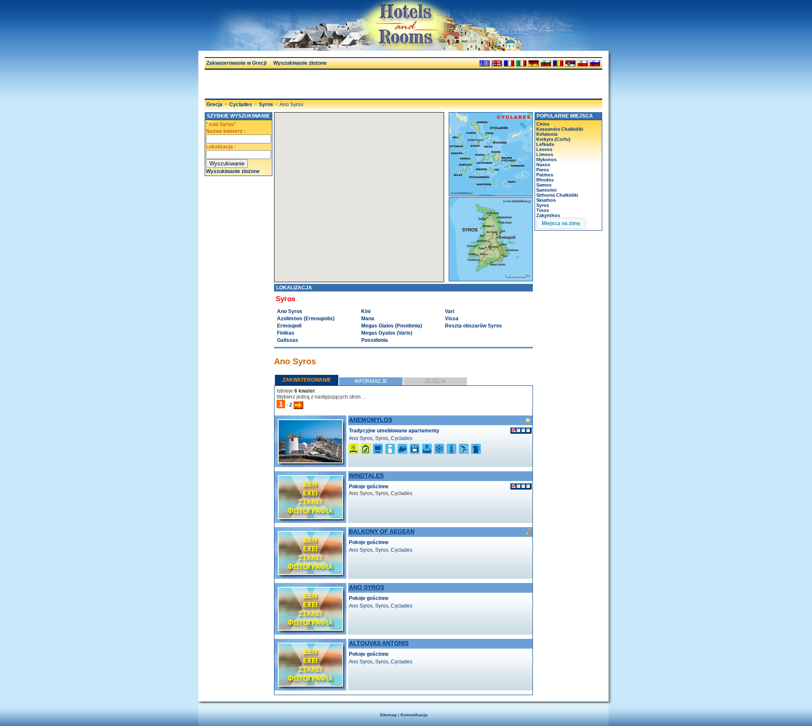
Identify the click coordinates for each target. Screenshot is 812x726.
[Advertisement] (304, 84)
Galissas (287, 340)
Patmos (544, 174)
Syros (266, 104)
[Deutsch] (533, 63)
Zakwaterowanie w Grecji (236, 63)
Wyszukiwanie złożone (300, 63)
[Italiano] (521, 63)
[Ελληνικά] (484, 63)
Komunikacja (414, 714)
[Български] (545, 63)
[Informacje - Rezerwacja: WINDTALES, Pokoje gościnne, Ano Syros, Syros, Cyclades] (521, 486)
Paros (542, 169)
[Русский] (595, 63)
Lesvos (544, 149)
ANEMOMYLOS (370, 419)
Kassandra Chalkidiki (559, 129)
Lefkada (545, 144)
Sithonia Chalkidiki (557, 195)
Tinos (542, 210)
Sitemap (388, 714)
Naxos (543, 164)
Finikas (285, 333)
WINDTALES (366, 475)
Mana (367, 319)
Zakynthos (548, 215)
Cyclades (240, 104)
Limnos (544, 154)
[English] (496, 63)
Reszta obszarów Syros (473, 326)
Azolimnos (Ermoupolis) (306, 319)
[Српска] (570, 63)
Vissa (451, 319)
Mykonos (546, 159)
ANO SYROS (366, 587)
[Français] (509, 63)
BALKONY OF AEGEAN (381, 531)
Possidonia (374, 340)
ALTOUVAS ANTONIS (379, 643)
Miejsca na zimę (561, 223)
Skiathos (546, 200)
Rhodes (545, 179)
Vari (449, 311)
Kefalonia (546, 134)
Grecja (214, 104)
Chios (542, 123)
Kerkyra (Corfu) (553, 139)
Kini (365, 311)
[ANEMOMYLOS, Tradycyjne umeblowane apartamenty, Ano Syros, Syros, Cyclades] (310, 461)
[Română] (558, 63)
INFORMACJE (370, 381)
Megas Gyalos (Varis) (386, 333)
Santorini (546, 189)
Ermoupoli (289, 326)
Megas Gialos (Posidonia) (391, 326)
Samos (543, 184)
